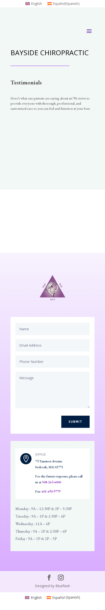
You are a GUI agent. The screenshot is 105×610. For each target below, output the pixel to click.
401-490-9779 (51, 491)
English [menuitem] (36, 597)
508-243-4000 (51, 482)
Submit (75, 421)
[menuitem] (33, 4)
